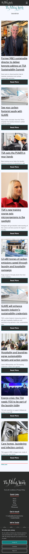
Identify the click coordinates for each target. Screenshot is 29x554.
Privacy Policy (21, 490)
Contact (14, 505)
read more (14, 82)
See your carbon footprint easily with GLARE (11, 111)
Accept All (14, 542)
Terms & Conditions (10, 490)
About (14, 501)
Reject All (14, 550)
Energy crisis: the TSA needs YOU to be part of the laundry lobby (13, 401)
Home (14, 499)
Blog (14, 503)
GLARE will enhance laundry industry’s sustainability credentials (14, 309)
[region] (14, 541)
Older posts (4, 464)
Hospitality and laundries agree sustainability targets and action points (14, 356)
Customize (14, 546)
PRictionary (14, 507)
